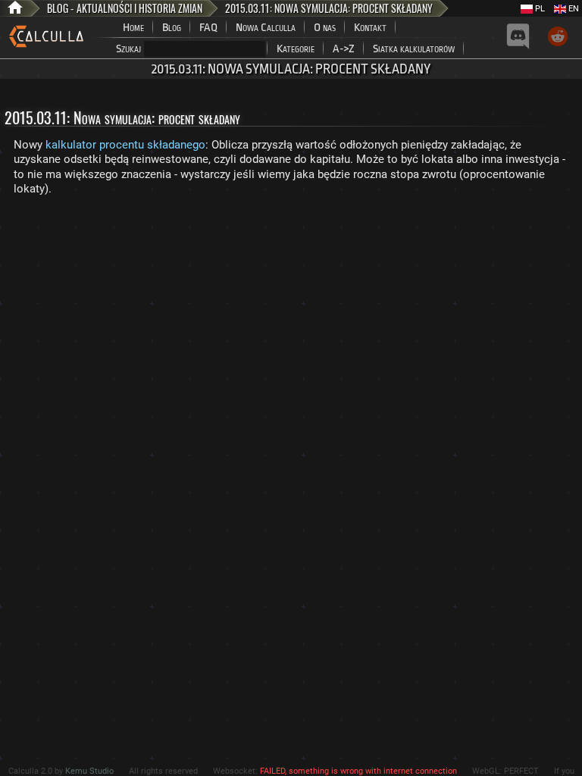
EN (572, 9)
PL (539, 9)
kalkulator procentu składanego (125, 145)
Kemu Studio (89, 771)
